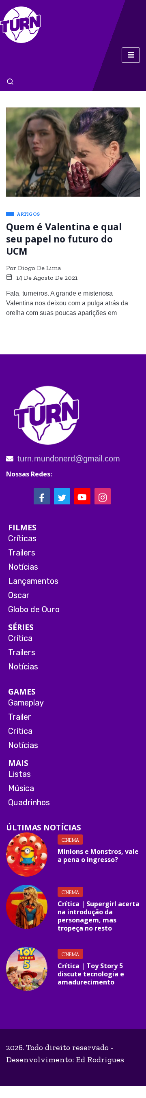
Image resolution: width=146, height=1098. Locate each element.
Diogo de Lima (39, 268)
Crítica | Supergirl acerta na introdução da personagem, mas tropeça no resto (99, 916)
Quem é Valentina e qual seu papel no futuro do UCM (64, 238)
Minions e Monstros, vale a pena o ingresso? (98, 855)
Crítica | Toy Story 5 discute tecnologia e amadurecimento (91, 973)
